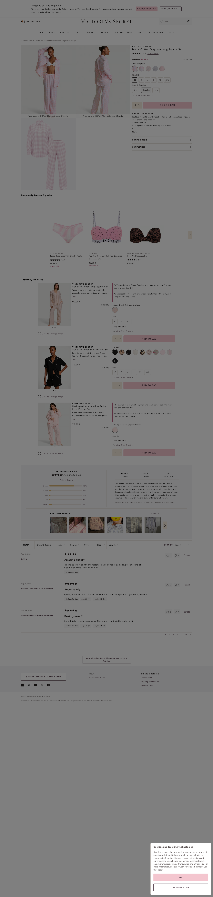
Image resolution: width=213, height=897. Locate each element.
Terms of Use (201, 867)
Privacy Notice (184, 867)
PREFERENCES (180, 887)
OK (181, 877)
